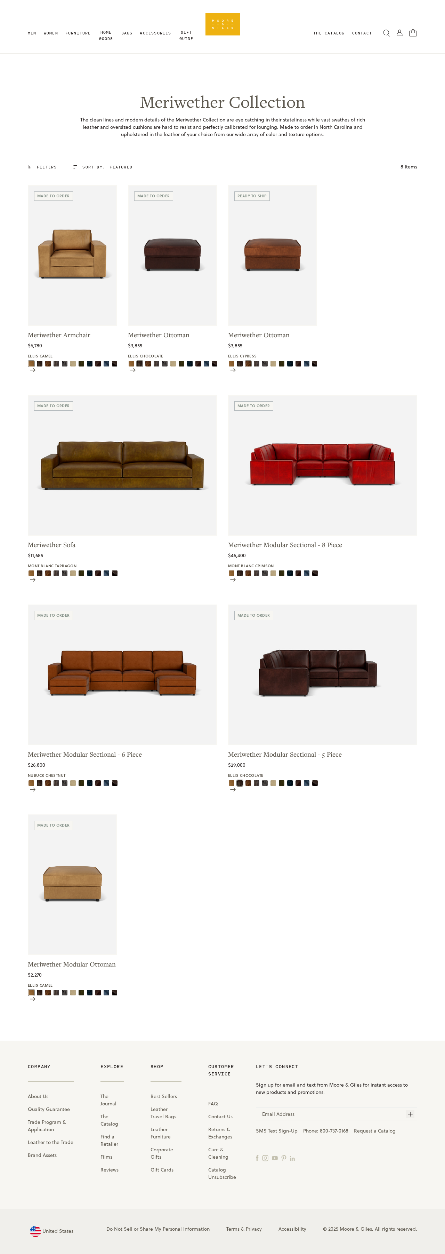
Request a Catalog (375, 1130)
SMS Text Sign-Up (277, 1130)
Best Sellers (164, 1096)
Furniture (78, 33)
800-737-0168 (334, 1130)
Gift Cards (162, 1169)
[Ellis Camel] (31, 363)
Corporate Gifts (162, 1153)
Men (32, 33)
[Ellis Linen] (73, 363)
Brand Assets (42, 1155)
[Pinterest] (283, 1157)
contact (362, 33)
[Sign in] (400, 32)
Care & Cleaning (218, 1153)
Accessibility (292, 1228)
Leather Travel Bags (163, 1113)
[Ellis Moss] (81, 363)
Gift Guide (186, 35)
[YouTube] (275, 1157)
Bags (127, 33)
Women (51, 33)
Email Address (278, 1114)
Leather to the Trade (50, 1142)
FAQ (213, 1103)
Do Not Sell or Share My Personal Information (158, 1228)
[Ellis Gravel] (56, 363)
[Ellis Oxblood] (98, 363)
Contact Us (220, 1116)
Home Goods (106, 35)
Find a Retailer (109, 1140)
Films (106, 1156)
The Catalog (109, 1120)
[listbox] (117, 167)
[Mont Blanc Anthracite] (114, 363)
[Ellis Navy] (89, 363)
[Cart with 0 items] (413, 32)
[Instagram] (265, 1157)
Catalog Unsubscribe (222, 1173)
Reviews (109, 1169)
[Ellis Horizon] (64, 363)
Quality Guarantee (49, 1109)
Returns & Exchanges (220, 1133)
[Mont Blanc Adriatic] (106, 363)
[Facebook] (257, 1157)
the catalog (329, 33)
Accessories (155, 33)
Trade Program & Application (47, 1126)
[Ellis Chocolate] (39, 363)
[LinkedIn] (292, 1157)
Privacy (254, 1228)
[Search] (386, 33)
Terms (233, 1228)
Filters (47, 166)
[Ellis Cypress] (47, 363)
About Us (38, 1096)
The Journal (108, 1100)
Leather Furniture (161, 1133)
